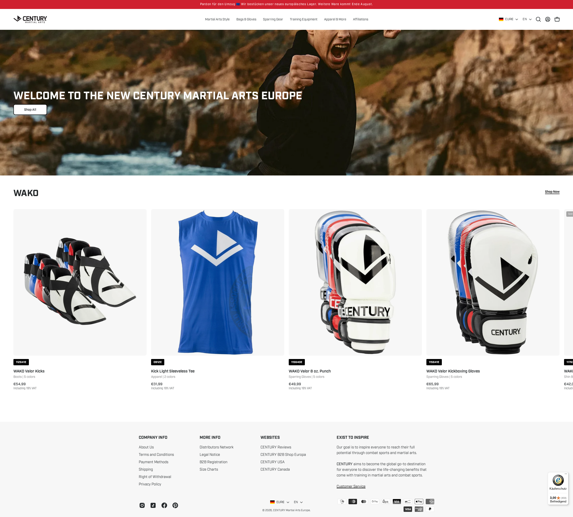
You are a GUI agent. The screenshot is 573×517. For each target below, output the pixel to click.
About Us (146, 447)
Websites (270, 437)
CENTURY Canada (275, 469)
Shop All (30, 110)
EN (525, 19)
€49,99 (300, 386)
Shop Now (552, 192)
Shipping (146, 469)
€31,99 (162, 386)
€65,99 (438, 386)
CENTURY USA (273, 462)
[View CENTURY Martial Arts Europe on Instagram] (141, 505)
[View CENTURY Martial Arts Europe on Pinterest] (174, 505)
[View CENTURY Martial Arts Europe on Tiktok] (152, 505)
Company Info (153, 437)
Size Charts (209, 469)
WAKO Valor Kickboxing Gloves (453, 371)
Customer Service (351, 486)
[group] (286, 4)
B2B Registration (213, 462)
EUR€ (509, 19)
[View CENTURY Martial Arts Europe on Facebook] (163, 505)
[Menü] (566, 475)
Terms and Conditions (156, 454)
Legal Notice (210, 454)
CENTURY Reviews (276, 447)
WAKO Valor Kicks (29, 371)
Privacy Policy (150, 484)
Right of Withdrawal (155, 477)
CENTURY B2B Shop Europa (283, 454)
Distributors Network (216, 447)
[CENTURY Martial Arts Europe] (30, 19)
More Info (210, 437)
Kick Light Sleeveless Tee (173, 371)
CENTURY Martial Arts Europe (291, 510)
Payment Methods (153, 462)
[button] (335, 19)
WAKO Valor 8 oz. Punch (310, 371)
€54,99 (25, 386)
